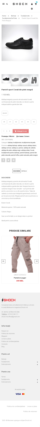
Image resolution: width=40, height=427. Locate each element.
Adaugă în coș (22, 131)
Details (24, 171)
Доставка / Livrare (22, 136)
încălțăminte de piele (28, 142)
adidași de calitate (29, 148)
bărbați (13, 16)
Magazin (4, 336)
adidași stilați (25, 150)
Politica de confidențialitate (10, 341)
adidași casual (22, 145)
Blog (3, 346)
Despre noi (5, 331)
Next (36, 261)
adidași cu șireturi (17, 148)
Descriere (16, 171)
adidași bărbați (12, 145)
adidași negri (16, 150)
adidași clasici (31, 145)
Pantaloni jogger (20, 278)
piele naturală (24, 155)
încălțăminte (25, 16)
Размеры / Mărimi (8, 136)
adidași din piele (7, 150)
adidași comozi (6, 148)
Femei (4, 377)
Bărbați (4, 359)
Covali (32, 150)
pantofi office (15, 155)
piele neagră (34, 155)
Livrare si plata (6, 339)
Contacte (4, 344)
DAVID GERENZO (20, 275)
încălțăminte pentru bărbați (10, 153)
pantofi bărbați (24, 153)
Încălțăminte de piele (9, 18)
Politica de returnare (8, 333)
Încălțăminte (6, 362)
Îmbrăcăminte (6, 364)
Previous (3, 261)
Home (4, 16)
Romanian (31, 9)
